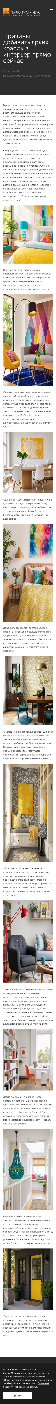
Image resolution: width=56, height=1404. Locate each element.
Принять (17, 1395)
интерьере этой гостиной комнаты (23, 399)
